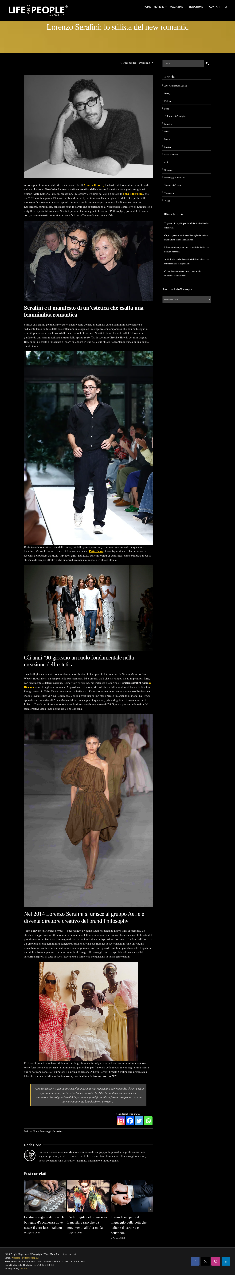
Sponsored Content (172, 185)
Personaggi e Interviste (51, 1131)
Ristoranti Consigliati (176, 116)
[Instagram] (121, 1120)
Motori (167, 139)
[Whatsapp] (148, 1120)
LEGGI (23, 1268)
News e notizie (171, 154)
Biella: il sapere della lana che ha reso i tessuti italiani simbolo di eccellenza (53, 1222)
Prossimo (144, 62)
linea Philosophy (133, 194)
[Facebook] (130, 1120)
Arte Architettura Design (175, 85)
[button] (226, 6)
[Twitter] (139, 1120)
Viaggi (167, 200)
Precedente (129, 62)
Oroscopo (168, 169)
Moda (36, 1131)
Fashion (28, 1131)
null (166, 162)
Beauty (167, 93)
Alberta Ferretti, (94, 185)
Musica (167, 146)
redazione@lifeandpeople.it (25, 1257)
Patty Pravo (96, 551)
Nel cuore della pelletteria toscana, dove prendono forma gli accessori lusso (138, 1222)
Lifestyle (168, 123)
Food (166, 108)
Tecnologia (169, 192)
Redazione (33, 1145)
